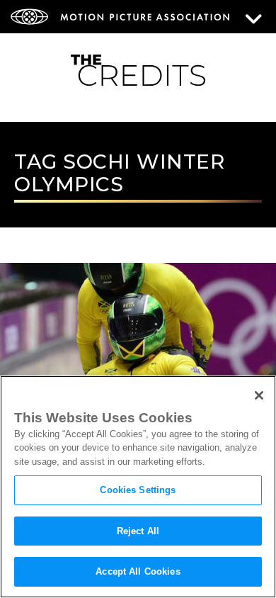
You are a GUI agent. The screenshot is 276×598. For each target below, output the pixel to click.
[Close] (259, 395)
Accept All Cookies (138, 571)
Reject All (138, 531)
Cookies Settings (138, 490)
